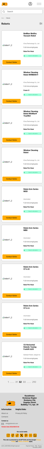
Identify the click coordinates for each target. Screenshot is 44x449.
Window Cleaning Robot (30, 151)
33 (24, 382)
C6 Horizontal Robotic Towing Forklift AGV (29, 347)
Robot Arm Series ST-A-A (30, 307)
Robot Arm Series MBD (30, 229)
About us (4, 413)
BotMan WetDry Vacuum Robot (30, 34)
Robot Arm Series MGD (30, 190)
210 (34, 382)
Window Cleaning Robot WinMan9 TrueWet (30, 113)
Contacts (4, 417)
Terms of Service (23, 441)
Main (2, 18)
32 (20, 382)
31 (16, 382)
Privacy (40, 446)
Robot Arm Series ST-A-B (30, 268)
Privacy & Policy (21, 413)
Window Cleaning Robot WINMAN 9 (30, 73)
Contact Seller (11, 62)
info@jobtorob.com (12, 423)
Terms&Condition (37, 447)
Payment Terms (30, 446)
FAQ (36, 446)
